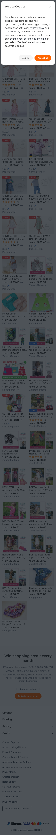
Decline (26, 58)
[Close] (50, 6)
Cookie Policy (12, 31)
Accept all (43, 58)
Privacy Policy (36, 27)
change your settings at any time (28, 38)
